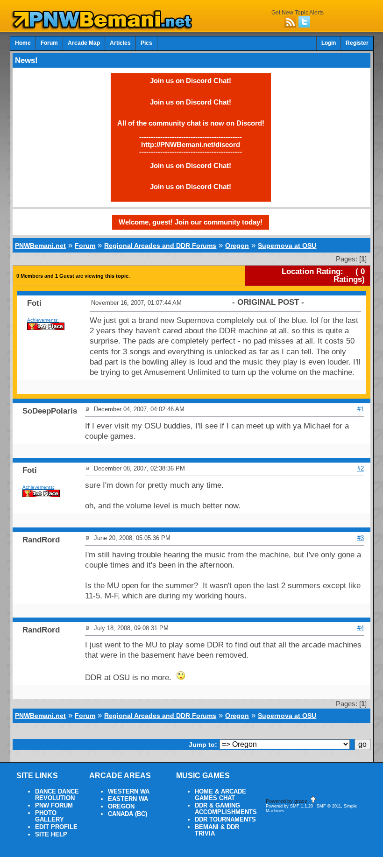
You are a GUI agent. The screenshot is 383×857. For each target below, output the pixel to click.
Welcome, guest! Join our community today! (190, 222)
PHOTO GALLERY (49, 816)
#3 (360, 537)
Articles (120, 43)
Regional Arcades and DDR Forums (160, 245)
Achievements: (43, 320)
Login (328, 43)
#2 (360, 468)
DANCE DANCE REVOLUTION (57, 794)
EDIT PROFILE (56, 827)
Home (23, 43)
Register (357, 43)
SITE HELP (51, 834)
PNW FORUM (54, 805)
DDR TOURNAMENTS (225, 819)
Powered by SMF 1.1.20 (289, 806)
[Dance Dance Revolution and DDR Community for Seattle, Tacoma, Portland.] (104, 27)
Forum (49, 43)
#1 (360, 409)
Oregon (237, 245)
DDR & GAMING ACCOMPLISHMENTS (226, 808)
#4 (360, 628)
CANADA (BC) (127, 814)
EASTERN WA (128, 799)
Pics (146, 43)
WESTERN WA (128, 791)
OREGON (121, 806)
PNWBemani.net (40, 245)
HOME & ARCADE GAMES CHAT (220, 794)
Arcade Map (84, 43)
